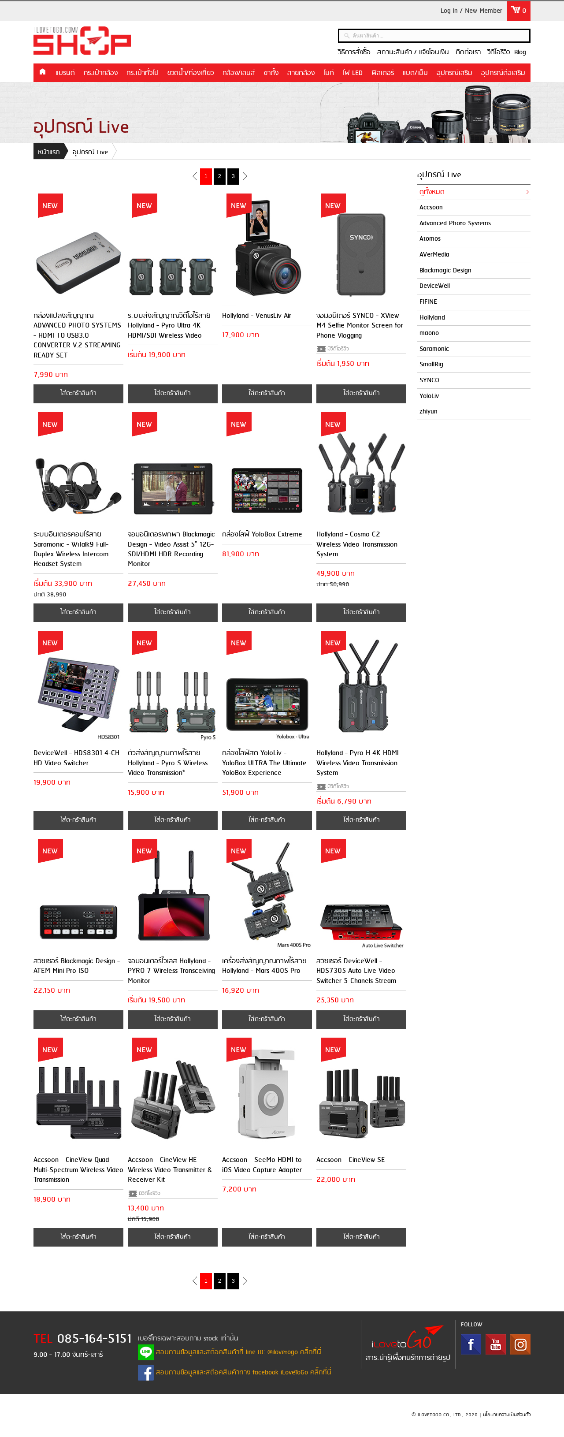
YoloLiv (429, 396)
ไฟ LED (353, 73)
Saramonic (434, 349)
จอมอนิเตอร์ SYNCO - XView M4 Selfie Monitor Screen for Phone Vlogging (359, 326)
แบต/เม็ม (415, 73)
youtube (496, 1344)
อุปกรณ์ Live (90, 152)
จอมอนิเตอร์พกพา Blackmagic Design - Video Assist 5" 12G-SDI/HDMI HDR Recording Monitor (171, 549)
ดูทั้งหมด (432, 192)
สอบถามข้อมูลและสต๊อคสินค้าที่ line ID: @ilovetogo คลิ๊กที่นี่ (237, 1352)
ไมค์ (328, 73)
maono (429, 333)
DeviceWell (434, 286)
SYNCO (429, 380)
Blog (520, 52)
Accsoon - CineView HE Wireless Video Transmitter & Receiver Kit (170, 1170)
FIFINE (428, 302)
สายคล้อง (301, 73)
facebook (471, 1344)
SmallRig (431, 364)
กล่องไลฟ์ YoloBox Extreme (262, 534)
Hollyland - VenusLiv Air (256, 316)
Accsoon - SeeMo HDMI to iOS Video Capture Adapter (262, 1165)
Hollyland (432, 318)
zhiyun (428, 411)
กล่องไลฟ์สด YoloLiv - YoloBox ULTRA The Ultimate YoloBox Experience (264, 763)
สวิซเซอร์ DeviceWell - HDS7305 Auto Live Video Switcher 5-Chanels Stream (356, 971)
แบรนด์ (65, 73)
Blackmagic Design (445, 270)
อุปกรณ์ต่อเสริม (503, 73)
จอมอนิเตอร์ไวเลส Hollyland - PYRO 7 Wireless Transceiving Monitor (171, 971)
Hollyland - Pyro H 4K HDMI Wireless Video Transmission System (357, 763)
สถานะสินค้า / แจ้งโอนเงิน (413, 52)
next (245, 175)
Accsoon (431, 207)
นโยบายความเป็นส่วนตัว (507, 1415)
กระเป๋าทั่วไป (142, 73)
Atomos (430, 239)
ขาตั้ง (271, 73)
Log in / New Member (471, 11)
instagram (520, 1344)
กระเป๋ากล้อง (101, 73)
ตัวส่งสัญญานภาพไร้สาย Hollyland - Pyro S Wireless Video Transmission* (168, 763)
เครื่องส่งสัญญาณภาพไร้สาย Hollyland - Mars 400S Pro (264, 966)
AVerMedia (434, 254)
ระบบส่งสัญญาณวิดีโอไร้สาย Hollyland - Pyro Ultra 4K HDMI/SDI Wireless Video (169, 326)
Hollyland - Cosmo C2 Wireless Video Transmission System (356, 544)
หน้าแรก (42, 72)
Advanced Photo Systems (455, 223)
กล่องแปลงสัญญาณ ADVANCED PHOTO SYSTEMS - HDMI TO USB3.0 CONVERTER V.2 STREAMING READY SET (77, 335)
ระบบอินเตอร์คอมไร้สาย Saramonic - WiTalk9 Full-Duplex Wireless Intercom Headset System (70, 549)
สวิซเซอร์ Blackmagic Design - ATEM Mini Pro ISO (76, 966)
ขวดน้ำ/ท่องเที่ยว (190, 73)
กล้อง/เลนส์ (239, 73)
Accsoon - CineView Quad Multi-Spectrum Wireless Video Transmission (78, 1170)
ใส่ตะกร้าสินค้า (78, 393)
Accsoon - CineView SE (350, 1160)
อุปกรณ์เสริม (454, 73)
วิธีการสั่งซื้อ (354, 52)
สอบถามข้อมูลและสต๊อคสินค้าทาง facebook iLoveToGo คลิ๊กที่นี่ (242, 1372)
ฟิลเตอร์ (382, 73)
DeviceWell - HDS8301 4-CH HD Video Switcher (76, 758)
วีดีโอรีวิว (498, 52)
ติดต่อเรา (468, 52)
